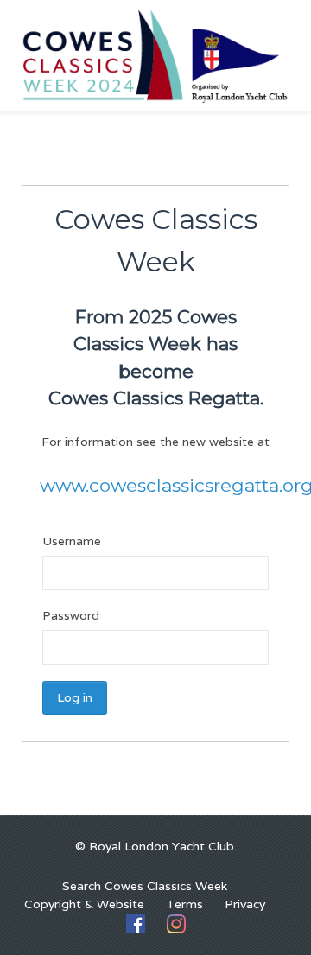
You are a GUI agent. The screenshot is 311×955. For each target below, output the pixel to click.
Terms (184, 904)
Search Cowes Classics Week (144, 886)
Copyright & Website (84, 904)
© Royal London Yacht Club (154, 846)
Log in (74, 697)
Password (70, 615)
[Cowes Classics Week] (155, 54)
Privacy (245, 904)
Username (71, 541)
